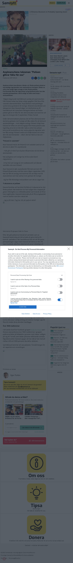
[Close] (69, 249)
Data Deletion (26, 314)
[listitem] (36, 275)
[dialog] (36, 281)
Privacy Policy (47, 314)
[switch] (60, 279)
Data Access (36, 314)
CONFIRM (22, 307)
